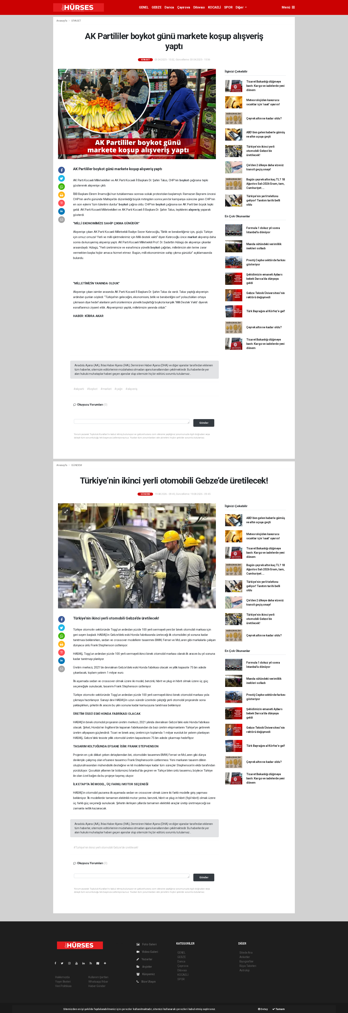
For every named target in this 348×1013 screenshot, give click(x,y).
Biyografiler (246, 961)
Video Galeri (149, 951)
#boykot (92, 388)
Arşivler (147, 966)
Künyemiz (148, 974)
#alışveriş (131, 388)
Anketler (244, 957)
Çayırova (183, 7)
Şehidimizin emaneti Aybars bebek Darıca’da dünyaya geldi (264, 279)
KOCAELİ (214, 7)
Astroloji (244, 970)
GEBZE (156, 7)
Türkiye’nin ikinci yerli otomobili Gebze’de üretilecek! (260, 151)
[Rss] (92, 963)
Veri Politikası (63, 986)
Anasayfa (62, 20)
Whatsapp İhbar (98, 981)
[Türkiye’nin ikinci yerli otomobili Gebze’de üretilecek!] (137, 555)
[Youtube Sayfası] (78, 963)
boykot (184, 180)
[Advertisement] (31, 77)
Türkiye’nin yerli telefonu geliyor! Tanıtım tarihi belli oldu (263, 200)
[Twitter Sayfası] (64, 963)
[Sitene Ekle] (106, 963)
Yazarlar (146, 959)
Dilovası (199, 7)
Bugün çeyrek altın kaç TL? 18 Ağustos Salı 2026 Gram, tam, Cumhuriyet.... (265, 184)
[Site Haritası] (99, 963)
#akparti (79, 388)
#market (106, 388)
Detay (264, 1009)
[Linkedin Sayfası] (85, 963)
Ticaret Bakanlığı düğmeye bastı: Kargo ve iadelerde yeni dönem (265, 86)
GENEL (143, 7)
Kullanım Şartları (98, 977)
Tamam (280, 1009)
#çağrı (118, 388)
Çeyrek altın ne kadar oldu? (264, 118)
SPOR (228, 7)
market (192, 237)
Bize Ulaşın (148, 981)
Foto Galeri (149, 944)
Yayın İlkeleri (62, 981)
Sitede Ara (246, 952)
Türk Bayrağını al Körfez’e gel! (265, 311)
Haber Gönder (97, 986)
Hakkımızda (62, 977)
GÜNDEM (76, 465)
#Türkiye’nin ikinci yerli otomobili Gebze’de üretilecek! (106, 847)
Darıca (169, 7)
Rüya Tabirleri (247, 965)
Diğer (240, 7)
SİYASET (76, 20)
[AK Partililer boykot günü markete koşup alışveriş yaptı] (137, 113)
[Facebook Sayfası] (57, 963)
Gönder (203, 422)
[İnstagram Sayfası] (71, 963)
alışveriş (194, 209)
